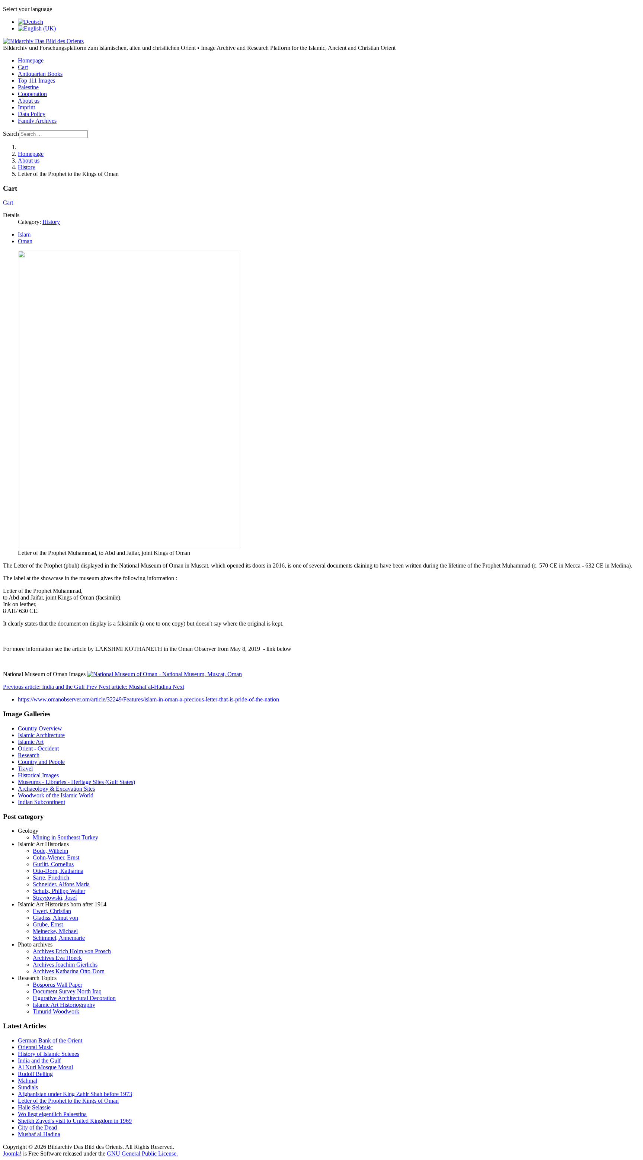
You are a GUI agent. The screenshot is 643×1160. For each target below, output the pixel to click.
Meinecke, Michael (55, 931)
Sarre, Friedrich (51, 877)
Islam (24, 234)
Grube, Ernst (48, 924)
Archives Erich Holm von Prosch (72, 951)
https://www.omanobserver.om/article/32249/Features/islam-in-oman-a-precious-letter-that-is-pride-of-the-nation (148, 699)
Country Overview (40, 728)
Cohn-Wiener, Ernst (56, 857)
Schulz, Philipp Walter (59, 891)
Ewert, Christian (52, 911)
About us (28, 100)
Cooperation (32, 94)
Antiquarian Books (40, 74)
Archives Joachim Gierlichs (65, 964)
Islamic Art (31, 742)
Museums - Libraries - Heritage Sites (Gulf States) (76, 782)
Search (11, 134)
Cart (23, 67)
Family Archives (37, 121)
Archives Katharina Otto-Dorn (69, 971)
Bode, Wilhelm (50, 851)
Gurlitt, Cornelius (53, 864)
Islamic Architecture (41, 735)
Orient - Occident (38, 748)
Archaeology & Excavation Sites (56, 788)
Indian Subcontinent (41, 802)
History (51, 222)
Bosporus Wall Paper (57, 984)
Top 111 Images (36, 80)
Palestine (28, 87)
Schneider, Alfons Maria (61, 884)
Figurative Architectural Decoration (74, 998)
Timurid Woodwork (56, 1011)
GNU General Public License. (142, 1153)
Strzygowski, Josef (55, 897)
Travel (25, 768)
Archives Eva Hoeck (57, 958)
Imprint (26, 107)
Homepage (31, 60)
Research (28, 755)
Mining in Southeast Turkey (65, 837)
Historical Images (38, 775)
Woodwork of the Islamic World (55, 795)
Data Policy (31, 114)
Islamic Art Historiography (64, 1005)
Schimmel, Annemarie (59, 938)
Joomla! (12, 1153)
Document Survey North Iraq (67, 991)
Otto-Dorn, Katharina (58, 871)
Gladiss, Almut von (55, 918)
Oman (25, 241)
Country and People (41, 762)
